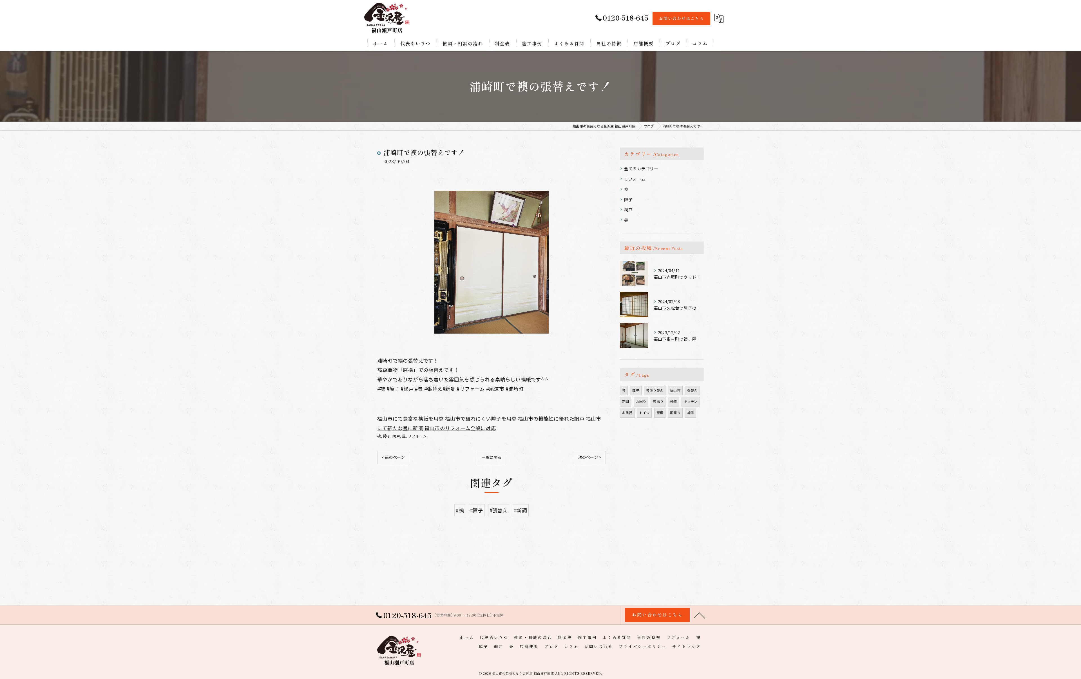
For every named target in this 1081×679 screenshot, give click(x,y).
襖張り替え (654, 390)
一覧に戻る (491, 457)
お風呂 (627, 412)
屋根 (659, 412)
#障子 (476, 510)
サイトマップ (686, 646)
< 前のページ (393, 457)
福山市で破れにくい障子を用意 (481, 418)
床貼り (658, 401)
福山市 (675, 390)
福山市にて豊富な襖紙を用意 (410, 418)
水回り (641, 401)
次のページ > (589, 457)
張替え (692, 390)
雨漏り (675, 412)
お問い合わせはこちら (681, 18)
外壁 (673, 401)
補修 (690, 412)
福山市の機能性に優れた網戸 (551, 418)
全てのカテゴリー (641, 168)
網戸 (396, 436)
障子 (386, 436)
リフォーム (417, 436)
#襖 (460, 510)
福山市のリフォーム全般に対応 (460, 428)
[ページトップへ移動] (699, 615)
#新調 (520, 510)
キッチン (691, 401)
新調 (625, 401)
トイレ (644, 412)
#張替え (499, 510)
